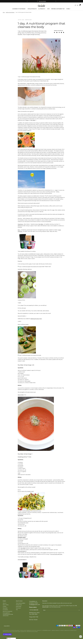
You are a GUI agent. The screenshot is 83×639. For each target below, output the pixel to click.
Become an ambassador (7, 611)
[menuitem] (19, 9)
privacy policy (18, 606)
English (9, 638)
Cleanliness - (21, 224)
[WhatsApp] (61, 32)
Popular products (32, 8)
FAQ (17, 609)
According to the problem (18, 8)
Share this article (58, 30)
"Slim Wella (32, 120)
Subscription (5, 608)
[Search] (77, 5)
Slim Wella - (41, 224)
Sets (48, 8)
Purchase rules (19, 604)
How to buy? (18, 608)
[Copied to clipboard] (63, 32)
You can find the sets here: (56, 554)
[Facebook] (54, 32)
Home (4, 12)
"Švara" (27, 120)
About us (4, 603)
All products (41, 8)
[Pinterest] (59, 32)
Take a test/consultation (20, 603)
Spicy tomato (21, 394)
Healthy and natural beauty (10, 12)
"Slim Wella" (23, 548)
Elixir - (19, 229)
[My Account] (75, 5)
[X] (57, 32)
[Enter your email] (79, 610)
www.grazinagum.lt (22, 551)
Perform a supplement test (58, 8)
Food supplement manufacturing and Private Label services (8, 614)
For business (5, 609)
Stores (68, 8)
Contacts (4, 606)
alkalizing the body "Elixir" (36, 318)
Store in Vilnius (6, 604)
